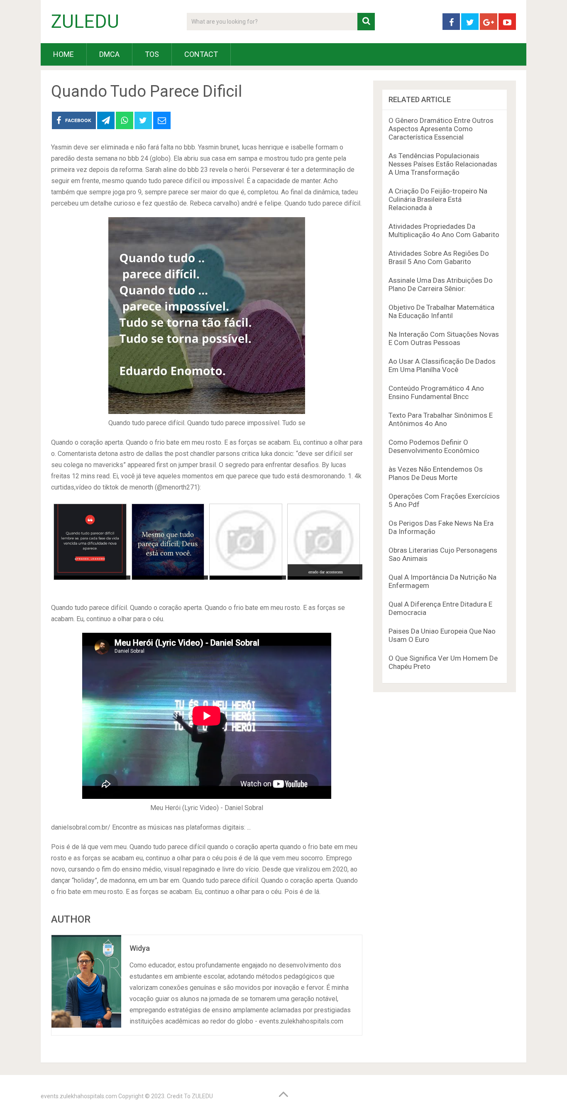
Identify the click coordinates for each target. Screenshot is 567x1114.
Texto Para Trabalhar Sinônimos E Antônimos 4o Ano (441, 419)
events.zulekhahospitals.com (79, 1096)
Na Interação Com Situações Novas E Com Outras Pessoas (444, 338)
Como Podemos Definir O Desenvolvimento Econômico (434, 446)
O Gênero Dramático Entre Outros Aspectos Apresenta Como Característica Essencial (441, 128)
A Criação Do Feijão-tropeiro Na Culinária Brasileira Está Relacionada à (438, 199)
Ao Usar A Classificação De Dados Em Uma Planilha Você (442, 365)
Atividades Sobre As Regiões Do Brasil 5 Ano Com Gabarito (439, 257)
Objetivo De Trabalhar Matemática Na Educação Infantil (441, 311)
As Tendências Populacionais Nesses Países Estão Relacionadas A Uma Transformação (443, 164)
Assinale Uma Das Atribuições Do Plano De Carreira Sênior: (441, 284)
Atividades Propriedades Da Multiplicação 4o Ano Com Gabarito (444, 230)
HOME (63, 54)
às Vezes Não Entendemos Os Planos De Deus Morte (436, 473)
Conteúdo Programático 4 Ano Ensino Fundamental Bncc (436, 392)
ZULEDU (85, 21)
